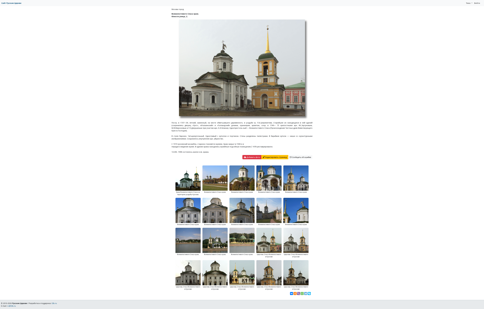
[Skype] (309, 293)
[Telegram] (305, 293)
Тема (468, 3)
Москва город (178, 9)
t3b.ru (54, 303)
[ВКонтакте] (291, 293)
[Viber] (298, 293)
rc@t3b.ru (11, 306)
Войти (477, 3)
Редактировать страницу (276, 157)
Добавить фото (253, 157)
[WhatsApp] (302, 293)
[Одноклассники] (295, 293)
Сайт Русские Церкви (11, 3)
